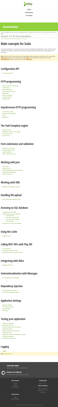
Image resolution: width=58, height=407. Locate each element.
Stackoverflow (23, 368)
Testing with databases (8, 336)
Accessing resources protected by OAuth (12, 252)
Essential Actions (6, 308)
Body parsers (5, 93)
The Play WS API (6, 248)
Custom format (6, 135)
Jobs (43, 383)
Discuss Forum (10, 368)
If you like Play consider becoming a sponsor (18, 374)
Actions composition (7, 95)
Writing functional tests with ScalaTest (11, 327)
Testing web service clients (9, 338)
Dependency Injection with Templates (11, 132)
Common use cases (7, 133)
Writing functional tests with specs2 (11, 330)
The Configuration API (7, 73)
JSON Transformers (7, 174)
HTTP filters (5, 310)
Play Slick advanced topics (12, 219)
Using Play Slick (10, 215)
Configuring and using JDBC (9, 212)
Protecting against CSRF (8, 150)
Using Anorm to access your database (11, 223)
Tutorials (15, 385)
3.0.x (2, 33)
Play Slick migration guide (12, 217)
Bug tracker (43, 390)
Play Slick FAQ (10, 221)
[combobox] (29, 36)
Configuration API (8, 353)
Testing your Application (8, 323)
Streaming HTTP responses (9, 113)
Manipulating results (7, 89)
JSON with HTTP (6, 168)
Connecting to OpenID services (10, 250)
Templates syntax (6, 130)
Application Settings (7, 305)
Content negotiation (7, 97)
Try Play (29, 9)
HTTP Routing (5, 87)
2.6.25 (22, 32)
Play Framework (29, 4)
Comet (4, 115)
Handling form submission (8, 148)
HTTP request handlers (8, 307)
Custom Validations (7, 152)
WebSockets (5, 117)
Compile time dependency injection (10, 292)
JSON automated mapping (8, 172)
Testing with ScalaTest (7, 325)
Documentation (29, 12)
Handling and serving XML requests (11, 186)
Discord (17, 368)
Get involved (43, 392)
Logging (4, 351)
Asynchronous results (7, 111)
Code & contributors (43, 388)
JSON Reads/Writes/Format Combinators (12, 170)
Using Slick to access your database (11, 214)
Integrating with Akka (7, 265)
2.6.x (31, 32)
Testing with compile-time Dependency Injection (14, 334)
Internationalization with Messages (10, 277)
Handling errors (6, 99)
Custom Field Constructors (9, 154)
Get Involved (29, 15)
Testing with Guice (6, 332)
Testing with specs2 (7, 329)
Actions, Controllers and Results (10, 86)
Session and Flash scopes (8, 91)
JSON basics (5, 166)
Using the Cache (6, 236)
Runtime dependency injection (9, 290)
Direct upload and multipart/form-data (11, 199)
